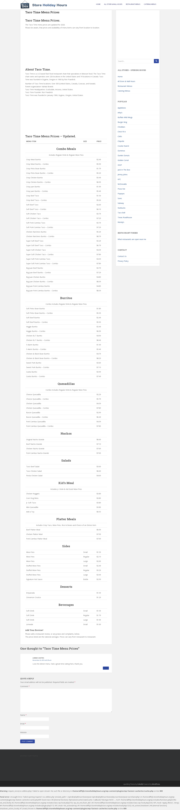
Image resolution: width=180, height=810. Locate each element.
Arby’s (120, 112)
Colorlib (140, 784)
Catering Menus (150, 4)
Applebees (122, 108)
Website (23, 732)
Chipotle (121, 141)
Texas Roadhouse (125, 217)
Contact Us (122, 256)
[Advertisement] (66, 47)
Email (23, 724)
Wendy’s (121, 222)
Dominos (121, 151)
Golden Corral (123, 160)
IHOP (120, 165)
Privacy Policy (123, 261)
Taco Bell (121, 212)
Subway (121, 203)
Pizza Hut (121, 189)
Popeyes (121, 193)
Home (98, 4)
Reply (106, 668)
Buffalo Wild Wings (125, 117)
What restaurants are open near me (132, 239)
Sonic (120, 198)
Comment (25, 686)
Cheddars (121, 127)
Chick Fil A (122, 131)
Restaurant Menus (133, 4)
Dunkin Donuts (124, 155)
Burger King (122, 122)
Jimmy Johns (122, 174)
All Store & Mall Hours (113, 4)
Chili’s (120, 136)
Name (23, 715)
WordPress (156, 784)
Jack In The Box (124, 170)
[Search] (156, 61)
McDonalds (122, 184)
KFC (119, 179)
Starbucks (121, 208)
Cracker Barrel (123, 146)
